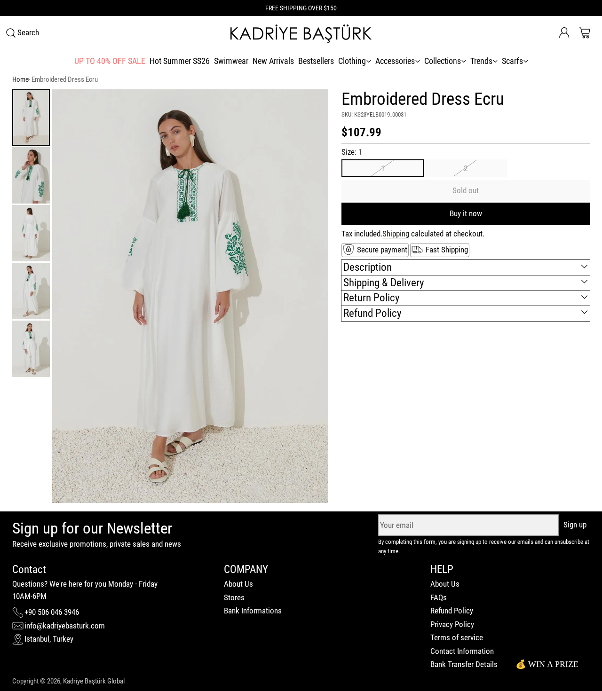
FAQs (438, 597)
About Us (238, 584)
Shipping (395, 233)
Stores (234, 597)
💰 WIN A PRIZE (546, 664)
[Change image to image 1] (31, 117)
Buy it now (466, 213)
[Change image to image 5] (31, 349)
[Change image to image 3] (31, 233)
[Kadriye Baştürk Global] (301, 33)
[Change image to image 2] (31, 175)
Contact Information (462, 651)
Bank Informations (253, 610)
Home (20, 79)
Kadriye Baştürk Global (94, 681)
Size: (351, 152)
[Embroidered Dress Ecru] (190, 296)
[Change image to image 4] (31, 291)
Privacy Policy (452, 624)
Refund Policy (451, 610)
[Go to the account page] (564, 33)
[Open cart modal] (585, 33)
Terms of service (456, 637)
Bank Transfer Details (464, 664)
